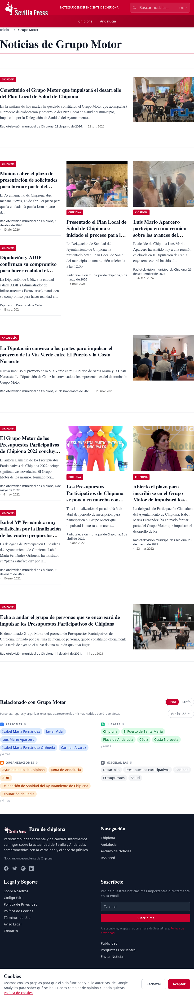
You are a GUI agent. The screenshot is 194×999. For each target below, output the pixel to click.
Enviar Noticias (112, 956)
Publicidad (109, 943)
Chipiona (85, 21)
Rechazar (153, 984)
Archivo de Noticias (116, 851)
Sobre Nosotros (16, 891)
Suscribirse (145, 918)
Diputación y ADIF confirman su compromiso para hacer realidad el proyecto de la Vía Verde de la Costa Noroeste (29, 270)
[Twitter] (14, 868)
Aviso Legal (13, 924)
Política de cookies (18, 992)
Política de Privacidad (21, 904)
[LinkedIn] (31, 868)
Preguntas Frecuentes (118, 950)
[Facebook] (6, 868)
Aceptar (179, 984)
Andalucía (108, 21)
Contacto (11, 931)
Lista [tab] (172, 702)
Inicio (4, 29)
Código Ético (13, 897)
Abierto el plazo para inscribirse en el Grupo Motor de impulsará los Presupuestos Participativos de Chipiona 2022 (162, 499)
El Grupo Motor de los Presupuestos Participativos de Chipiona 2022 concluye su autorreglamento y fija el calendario (29, 451)
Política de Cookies (18, 911)
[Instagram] (23, 868)
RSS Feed (108, 857)
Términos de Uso (17, 917)
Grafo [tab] (186, 702)
